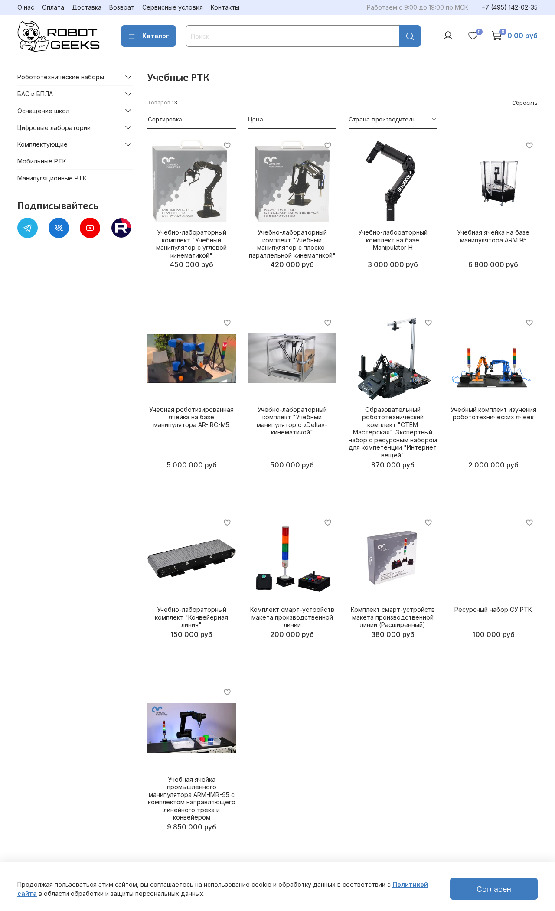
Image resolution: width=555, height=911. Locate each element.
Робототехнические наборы (60, 77)
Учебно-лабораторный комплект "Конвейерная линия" (191, 617)
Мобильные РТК (41, 161)
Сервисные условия (172, 7)
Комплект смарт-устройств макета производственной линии (292, 617)
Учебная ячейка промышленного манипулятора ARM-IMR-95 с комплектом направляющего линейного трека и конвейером (191, 798)
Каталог (155, 35)
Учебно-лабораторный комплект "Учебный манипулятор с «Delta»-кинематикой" (292, 421)
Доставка (86, 7)
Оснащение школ (43, 110)
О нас (25, 7)
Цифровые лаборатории (54, 127)
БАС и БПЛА (35, 94)
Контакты (225, 7)
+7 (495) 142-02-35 (509, 7)
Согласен (494, 889)
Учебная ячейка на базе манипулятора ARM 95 (493, 236)
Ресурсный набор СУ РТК (493, 609)
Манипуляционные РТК (52, 178)
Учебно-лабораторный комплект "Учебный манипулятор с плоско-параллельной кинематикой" (292, 244)
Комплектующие (42, 144)
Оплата (53, 7)
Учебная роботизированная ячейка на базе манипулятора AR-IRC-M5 (191, 417)
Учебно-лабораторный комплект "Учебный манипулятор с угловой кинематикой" (191, 244)
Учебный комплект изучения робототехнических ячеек (493, 413)
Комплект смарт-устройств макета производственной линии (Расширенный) (393, 617)
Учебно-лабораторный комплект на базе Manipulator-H (393, 240)
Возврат (121, 7)
